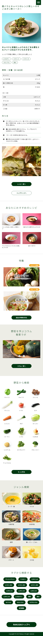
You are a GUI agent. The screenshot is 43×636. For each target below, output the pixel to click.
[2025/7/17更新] (22, 301)
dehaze (38, 2)
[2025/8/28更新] (22, 276)
